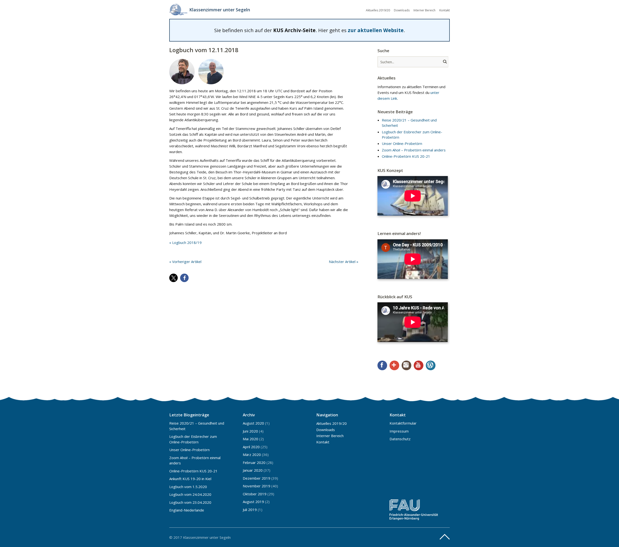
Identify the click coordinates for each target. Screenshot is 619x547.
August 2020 (253, 423)
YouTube (418, 365)
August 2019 (253, 501)
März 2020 (252, 454)
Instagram (406, 365)
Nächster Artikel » (343, 261)
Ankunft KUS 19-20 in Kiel (190, 478)
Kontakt (444, 10)
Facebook (382, 365)
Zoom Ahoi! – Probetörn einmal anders (414, 150)
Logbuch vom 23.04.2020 (190, 502)
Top (445, 537)
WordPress (430, 365)
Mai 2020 (250, 438)
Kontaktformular (403, 423)
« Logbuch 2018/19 (185, 242)
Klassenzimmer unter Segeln (219, 10)
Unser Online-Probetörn (402, 143)
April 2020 (251, 446)
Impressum (399, 431)
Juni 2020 (250, 431)
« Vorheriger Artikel (185, 261)
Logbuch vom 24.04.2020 (190, 494)
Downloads (402, 10)
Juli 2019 (250, 509)
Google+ (394, 365)
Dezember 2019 (256, 478)
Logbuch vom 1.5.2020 (188, 486)
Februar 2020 (254, 462)
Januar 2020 (253, 470)
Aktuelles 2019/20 (378, 10)
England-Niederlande (186, 510)
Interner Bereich (424, 10)
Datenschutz (400, 438)
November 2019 (256, 485)
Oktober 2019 (254, 493)
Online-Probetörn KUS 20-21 (406, 156)
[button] (173, 278)
